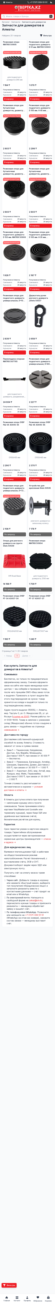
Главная (7, 1301)
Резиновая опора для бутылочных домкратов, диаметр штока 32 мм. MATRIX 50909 (13, 108)
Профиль (27, 1301)
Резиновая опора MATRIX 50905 (11, 43)
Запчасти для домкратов (34, 22)
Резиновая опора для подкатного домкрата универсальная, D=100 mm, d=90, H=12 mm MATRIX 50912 (13, 298)
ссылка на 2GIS (21, 716)
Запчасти (15, 22)
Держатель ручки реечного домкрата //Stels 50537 (38, 298)
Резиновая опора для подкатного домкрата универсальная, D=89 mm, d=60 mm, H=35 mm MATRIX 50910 (40, 361)
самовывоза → (11, 730)
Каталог (6, 22)
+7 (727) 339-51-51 (34, 915)
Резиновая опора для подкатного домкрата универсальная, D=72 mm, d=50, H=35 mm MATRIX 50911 (13, 488)
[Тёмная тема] (51, 2)
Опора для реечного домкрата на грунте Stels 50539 (13, 543)
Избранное (38, 1301)
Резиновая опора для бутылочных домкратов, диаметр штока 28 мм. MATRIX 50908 (13, 171)
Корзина (48, 1301)
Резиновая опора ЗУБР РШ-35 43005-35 (13, 423)
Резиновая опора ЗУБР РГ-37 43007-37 (39, 597)
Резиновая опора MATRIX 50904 (37, 542)
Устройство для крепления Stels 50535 (40, 487)
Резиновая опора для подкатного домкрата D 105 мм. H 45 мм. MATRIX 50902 (39, 108)
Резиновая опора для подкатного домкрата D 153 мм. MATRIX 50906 (14, 234)
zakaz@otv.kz (35, 900)
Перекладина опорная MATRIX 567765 (13, 360)
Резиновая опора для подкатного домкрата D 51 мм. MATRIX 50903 (40, 44)
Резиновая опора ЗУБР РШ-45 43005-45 (39, 423)
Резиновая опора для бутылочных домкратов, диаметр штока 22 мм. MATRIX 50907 (39, 171)
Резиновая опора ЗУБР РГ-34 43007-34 (13, 597)
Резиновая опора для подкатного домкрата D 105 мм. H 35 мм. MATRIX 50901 (39, 235)
